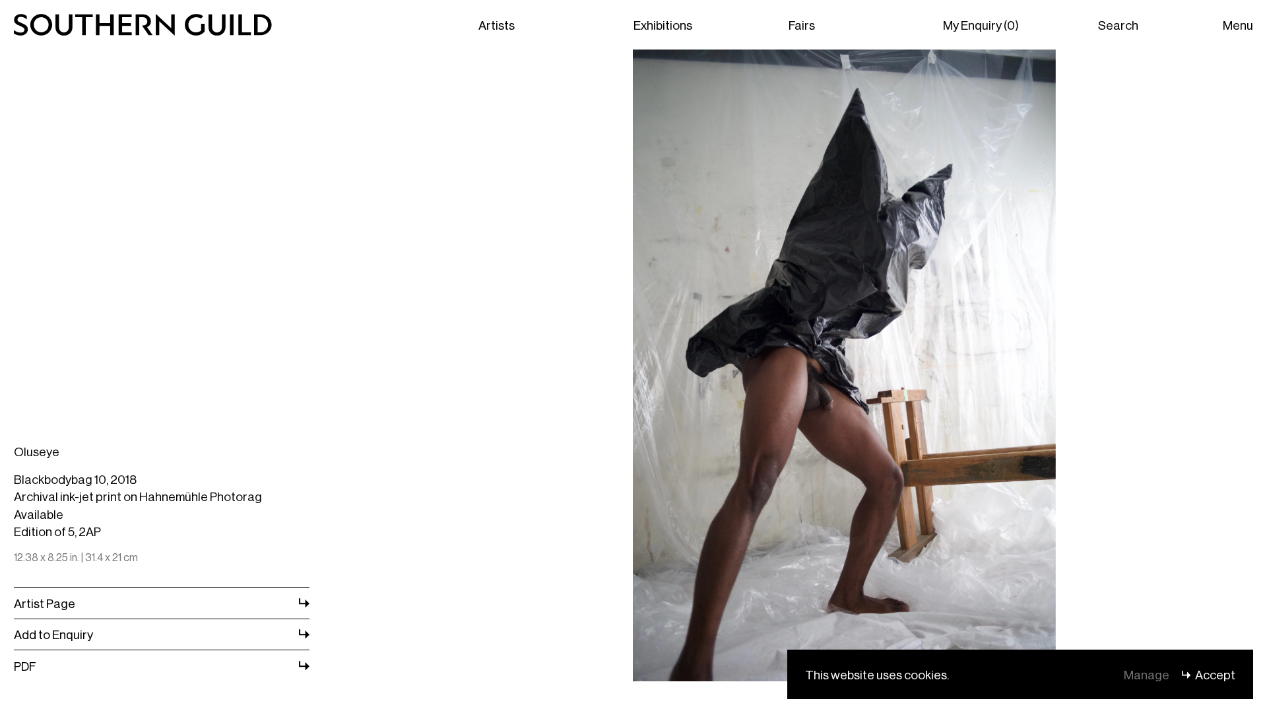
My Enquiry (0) (981, 24)
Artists (496, 24)
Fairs (802, 24)
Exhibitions (663, 24)
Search (1118, 24)
